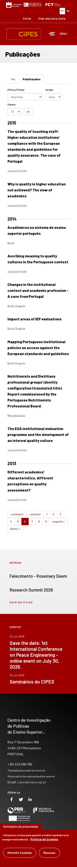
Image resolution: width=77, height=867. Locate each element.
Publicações (33, 80)
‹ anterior (35, 514)
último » (15, 528)
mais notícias (21, 602)
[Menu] (52, 34)
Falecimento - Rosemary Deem (38, 576)
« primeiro (16, 514)
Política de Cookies (44, 839)
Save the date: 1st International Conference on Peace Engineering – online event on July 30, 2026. (36, 655)
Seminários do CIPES (32, 682)
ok (28, 111)
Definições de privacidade (20, 826)
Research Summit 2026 (31, 589)
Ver (13, 79)
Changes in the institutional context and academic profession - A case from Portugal (37, 290)
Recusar (49, 852)
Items (11, 104)
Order (49, 90)
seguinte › (58, 521)
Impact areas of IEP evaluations (34, 319)
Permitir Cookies (19, 852)
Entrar (27, 18)
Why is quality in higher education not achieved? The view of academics (36, 190)
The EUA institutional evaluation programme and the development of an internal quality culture (38, 434)
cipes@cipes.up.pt (32, 782)
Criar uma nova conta (51, 18)
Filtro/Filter (16, 90)
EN (68, 11)
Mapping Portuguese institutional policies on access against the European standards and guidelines (38, 348)
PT (62, 11)
